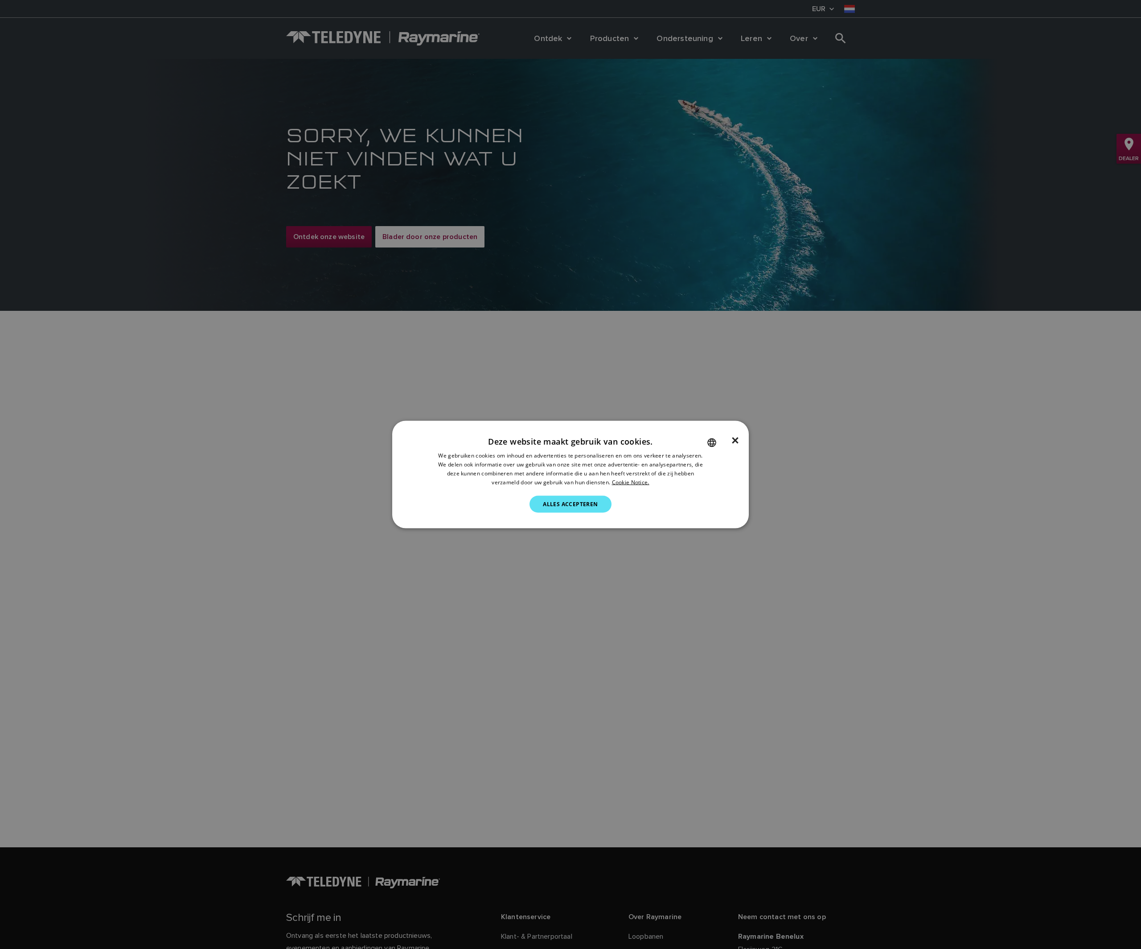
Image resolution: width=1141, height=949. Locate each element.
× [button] (735, 440)
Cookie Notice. (630, 482)
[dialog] (570, 474)
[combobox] (711, 442)
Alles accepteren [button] (570, 504)
